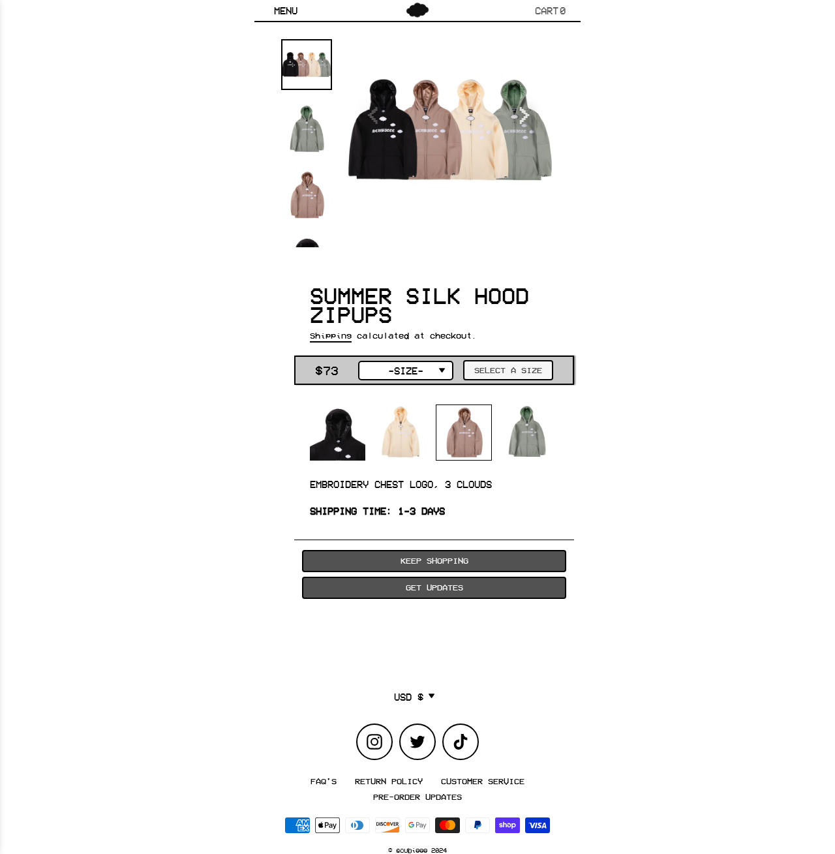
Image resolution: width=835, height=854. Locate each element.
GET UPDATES (434, 587)
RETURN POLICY (389, 781)
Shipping (331, 335)
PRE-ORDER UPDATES (417, 797)
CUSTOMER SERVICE (482, 781)
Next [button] (525, 109)
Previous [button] (375, 109)
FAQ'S (324, 781)
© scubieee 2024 (417, 850)
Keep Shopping (434, 560)
